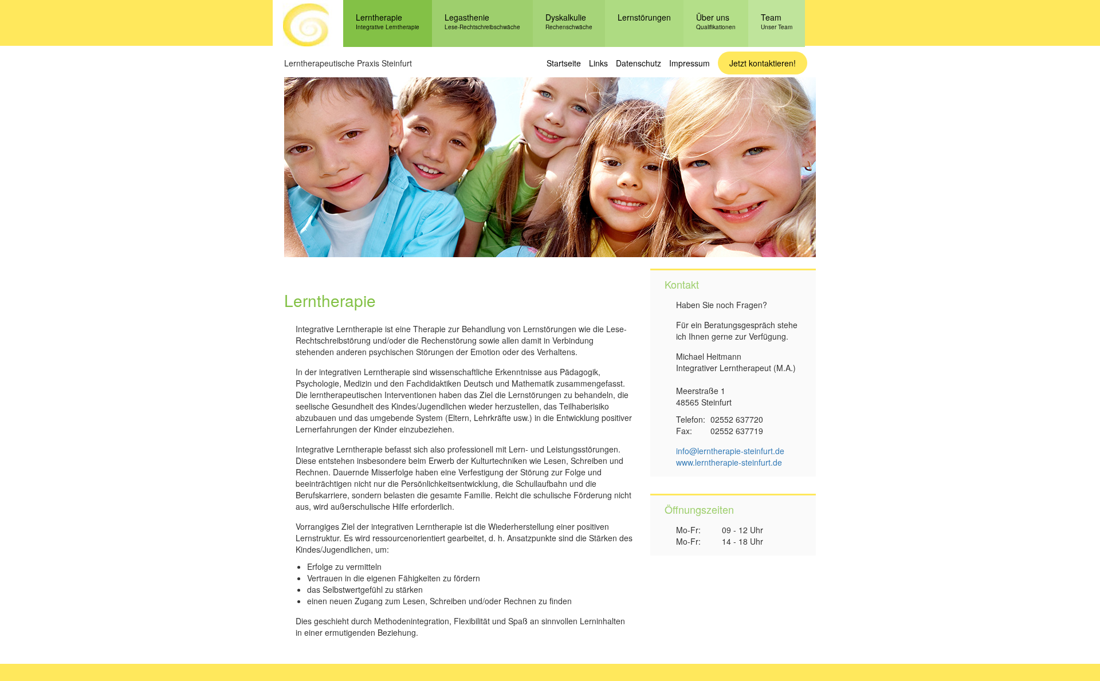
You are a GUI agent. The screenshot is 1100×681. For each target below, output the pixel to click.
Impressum (689, 63)
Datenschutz (638, 63)
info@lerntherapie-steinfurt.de (730, 450)
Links (598, 63)
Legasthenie (482, 21)
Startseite (564, 63)
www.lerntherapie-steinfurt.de (729, 462)
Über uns (716, 21)
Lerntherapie (387, 21)
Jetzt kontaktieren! (762, 63)
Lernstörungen (644, 17)
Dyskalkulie (568, 21)
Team (776, 21)
